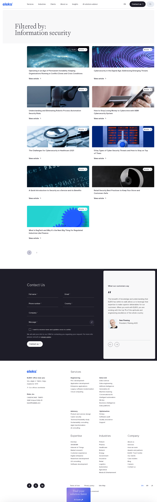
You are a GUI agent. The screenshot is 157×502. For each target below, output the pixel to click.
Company (33, 313)
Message (33, 322)
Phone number (35, 303)
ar (147, 486)
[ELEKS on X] (35, 485)
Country (68, 303)
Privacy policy (89, 486)
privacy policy (46, 337)
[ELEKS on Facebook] (29, 485)
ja (152, 486)
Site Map (102, 486)
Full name (33, 294)
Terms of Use (75, 486)
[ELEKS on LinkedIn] (42, 485)
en (125, 4)
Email (67, 294)
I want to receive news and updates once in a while (52, 330)
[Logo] (8, 4)
